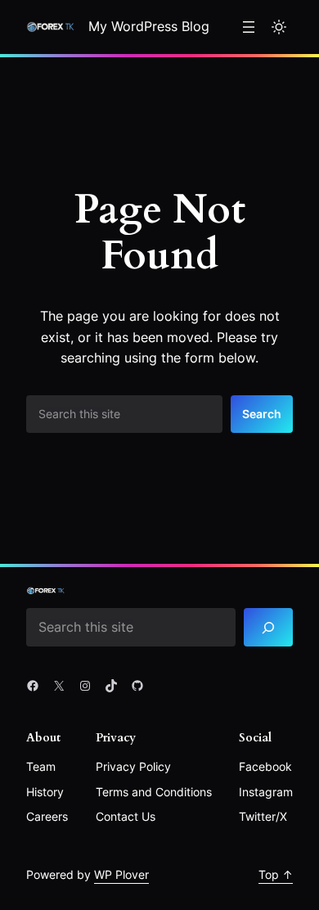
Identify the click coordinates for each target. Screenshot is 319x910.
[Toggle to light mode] (279, 27)
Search (261, 414)
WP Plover (121, 874)
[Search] (268, 627)
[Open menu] (248, 27)
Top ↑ (275, 874)
